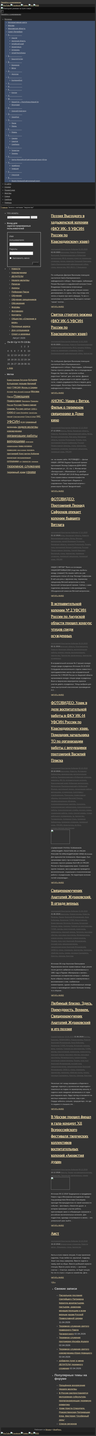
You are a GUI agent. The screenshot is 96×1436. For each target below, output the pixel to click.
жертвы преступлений (66, 929)
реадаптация (12, 458)
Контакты (16, 315)
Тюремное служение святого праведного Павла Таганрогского (74, 1330)
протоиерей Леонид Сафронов (63, 443)
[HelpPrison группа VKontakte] (31, 5)
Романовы (34, 401)
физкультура (68, 825)
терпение (87, 950)
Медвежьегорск (83, 935)
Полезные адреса (21, 326)
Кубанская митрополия (78, 783)
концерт (70, 258)
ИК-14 (62, 780)
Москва (35, 391)
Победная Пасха (20, 292)
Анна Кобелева (77, 1043)
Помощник (68, 795)
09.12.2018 (83, 1170)
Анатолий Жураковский (74, 917)
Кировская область (80, 431)
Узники (61, 917)
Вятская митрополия (59, 437)
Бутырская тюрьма (81, 1046)
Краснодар (64, 252)
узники (67, 953)
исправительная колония (76, 780)
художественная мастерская (62, 828)
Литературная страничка (70, 1244)
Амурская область (67, 646)
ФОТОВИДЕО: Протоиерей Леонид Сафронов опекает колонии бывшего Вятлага (67, 512)
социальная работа (59, 813)
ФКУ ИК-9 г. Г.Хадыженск (76, 267)
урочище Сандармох (79, 953)
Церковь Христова (66, 956)
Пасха (10, 397)
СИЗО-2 (54, 950)
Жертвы (86, 1037)
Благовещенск (81, 646)
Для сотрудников (20, 330)
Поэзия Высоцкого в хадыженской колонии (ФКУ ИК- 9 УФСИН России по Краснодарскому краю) (70, 229)
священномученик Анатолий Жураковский (68, 947)
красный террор (68, 932)
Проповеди (26, 401)
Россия (10, 405)
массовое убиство (72, 1055)
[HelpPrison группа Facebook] (15, 5)
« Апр (10, 368)
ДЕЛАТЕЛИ (17, 276)
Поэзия (79, 440)
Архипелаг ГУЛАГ (67, 920)
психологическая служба (68, 810)
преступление (21, 450)
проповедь (30, 450)
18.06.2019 (69, 1037)
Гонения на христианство (81, 926)
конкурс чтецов (64, 652)
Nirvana (48, 1430)
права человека (25, 446)
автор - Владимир (58, 1247)
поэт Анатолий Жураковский (74, 941)
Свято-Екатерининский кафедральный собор (69, 264)
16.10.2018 (83, 1241)
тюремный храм (57, 452)
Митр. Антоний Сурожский (22, 392)
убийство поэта (57, 953)
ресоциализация (78, 652)
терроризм (34, 461)
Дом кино (73, 437)
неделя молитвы (28, 426)
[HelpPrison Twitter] (25, 5)
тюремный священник (78, 449)
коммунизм (80, 929)
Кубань (87, 348)
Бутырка (75, 923)
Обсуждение (18, 303)
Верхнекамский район (77, 434)
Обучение (17, 295)
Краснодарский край (59, 783)
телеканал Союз (69, 819)
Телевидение (56, 819)
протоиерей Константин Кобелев (64, 249)
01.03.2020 (83, 249)
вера (60, 926)
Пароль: (13, 249)
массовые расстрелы (67, 935)
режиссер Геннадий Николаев (78, 261)
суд (20, 461)
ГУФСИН (16, 387)
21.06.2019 (83, 911)
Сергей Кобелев (57, 1037)
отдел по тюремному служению (64, 350)
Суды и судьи (30, 417)
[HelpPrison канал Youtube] (5, 5)
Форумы (16, 307)
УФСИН (68, 452)
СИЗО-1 (34, 409)
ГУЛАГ (53, 929)
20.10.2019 (83, 768)
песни (62, 261)
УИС (38, 416)
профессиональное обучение (63, 801)
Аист (55, 1233)
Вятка (69, 431)
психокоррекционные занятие (63, 804)
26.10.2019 (83, 643)
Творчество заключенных (71, 655)
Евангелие (64, 914)
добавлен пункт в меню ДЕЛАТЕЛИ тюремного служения (71, 1364)
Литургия (80, 932)
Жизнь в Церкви (29, 387)
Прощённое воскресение (72, 1385)
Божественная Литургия (61, 923)
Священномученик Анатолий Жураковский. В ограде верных (71, 896)
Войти (35, 263)
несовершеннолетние (83, 1172)
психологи (80, 804)
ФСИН (22, 422)
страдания (68, 950)
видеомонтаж (66, 774)
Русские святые (23, 409)
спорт (70, 813)
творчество (61, 267)
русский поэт (56, 944)
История (10, 392)
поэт (84, 440)
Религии (54, 917)
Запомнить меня (21, 258)
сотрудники (13, 461)
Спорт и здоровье (21, 334)
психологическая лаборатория (63, 807)
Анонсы (63, 431)
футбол (78, 825)
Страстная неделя (19, 416)
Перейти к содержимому (11, 2)
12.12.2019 (83, 428)
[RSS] (36, 5)
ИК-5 (74, 348)
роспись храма (85, 810)
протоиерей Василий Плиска (70, 798)
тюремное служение (59, 449)
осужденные (67, 792)
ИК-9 (64, 258)
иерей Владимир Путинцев (73, 541)
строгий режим (79, 813)
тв (73, 816)
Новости (73, 252)
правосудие (12, 450)
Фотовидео (63, 434)
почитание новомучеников (74, 938)
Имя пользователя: (16, 238)
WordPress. (57, 1430)
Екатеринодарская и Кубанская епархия (74, 777)
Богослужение (81, 920)
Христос (54, 956)
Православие (14, 401)
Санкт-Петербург (22, 413)
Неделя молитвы (68, 1389)
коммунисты (56, 932)
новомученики (57, 938)
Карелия (54, 1040)
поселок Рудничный (66, 440)
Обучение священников (24, 299)
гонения (66, 926)
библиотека (55, 774)
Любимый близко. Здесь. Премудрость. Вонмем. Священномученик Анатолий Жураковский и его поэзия (71, 1016)
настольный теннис (66, 789)
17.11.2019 (82, 532)
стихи (53, 267)
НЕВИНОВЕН (64, 1040)
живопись (55, 780)
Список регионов (68, 1424)
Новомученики (76, 914)
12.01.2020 (83, 341)
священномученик (69, 944)
